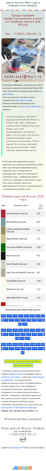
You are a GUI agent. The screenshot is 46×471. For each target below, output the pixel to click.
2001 (22, 338)
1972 (27, 316)
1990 (32, 330)
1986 (9, 330)
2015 (29, 349)
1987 (15, 330)
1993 (6, 334)
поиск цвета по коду (23, 100)
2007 (27, 344)
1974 (38, 316)
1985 (4, 330)
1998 (34, 334)
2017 (40, 349)
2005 (15, 344)
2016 (34, 349)
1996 (23, 334)
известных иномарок (10, 377)
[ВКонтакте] (15, 467)
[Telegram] (23, 467)
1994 (11, 334)
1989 (27, 330)
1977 (11, 320)
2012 (11, 349)
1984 (25, 324)
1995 (17, 334)
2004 (9, 344)
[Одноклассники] (19, 467)
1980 (29, 320)
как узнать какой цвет (31, 107)
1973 (32, 316)
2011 (6, 349)
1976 (6, 320)
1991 (38, 330)
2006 (21, 344)
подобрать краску (16, 374)
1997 (29, 334)
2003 (4, 344)
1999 (40, 334)
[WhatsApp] (26, 467)
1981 (34, 320)
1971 (21, 316)
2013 (17, 349)
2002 (28, 338)
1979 (23, 320)
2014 (23, 349)
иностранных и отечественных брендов (18, 408)
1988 (21, 330)
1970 (15, 316)
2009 (38, 344)
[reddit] (30, 467)
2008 (32, 344)
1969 (9, 316)
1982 (40, 320)
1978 (17, 320)
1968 (4, 316)
